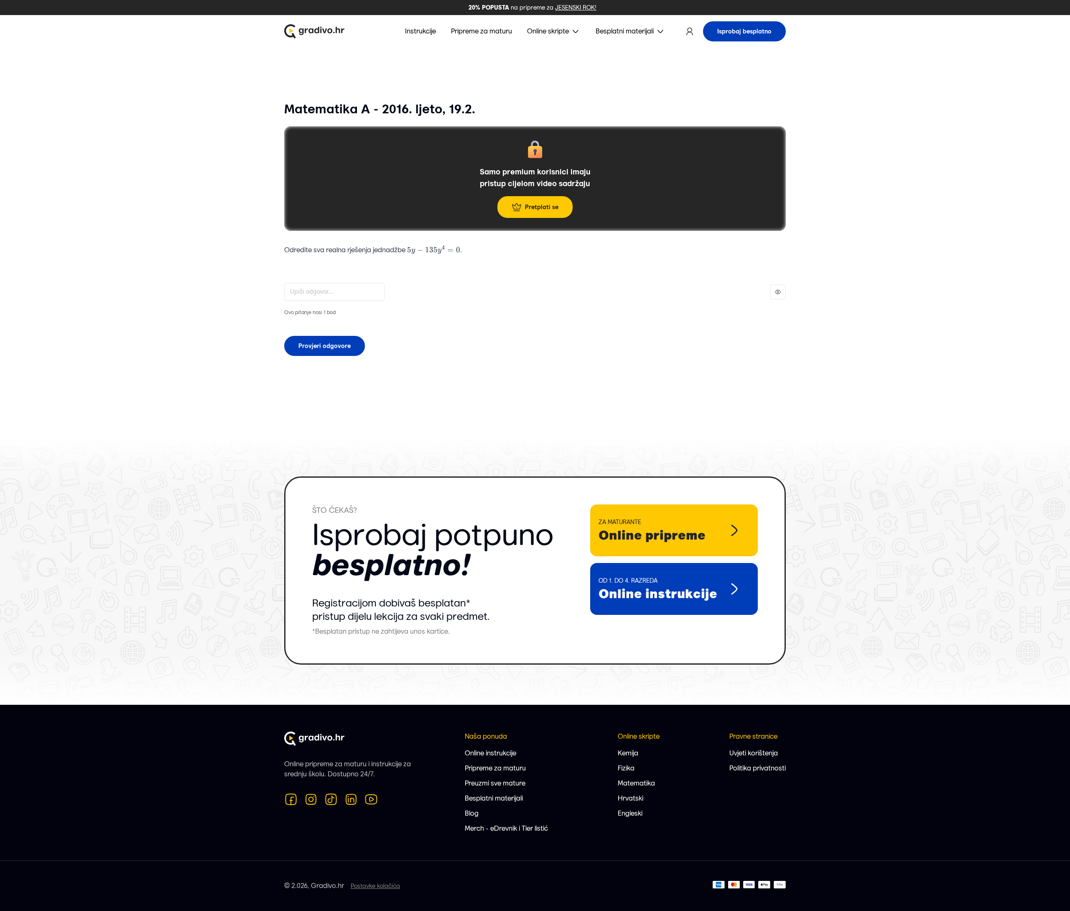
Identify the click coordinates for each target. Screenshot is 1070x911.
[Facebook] (291, 799)
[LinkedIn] (351, 799)
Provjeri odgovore (324, 346)
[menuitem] (553, 31)
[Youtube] (371, 799)
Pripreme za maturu (495, 768)
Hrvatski (630, 798)
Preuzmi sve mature (495, 783)
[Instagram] (311, 799)
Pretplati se (541, 207)
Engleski (630, 813)
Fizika (626, 768)
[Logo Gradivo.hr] (314, 31)
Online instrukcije (490, 753)
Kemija (628, 753)
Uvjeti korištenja (753, 753)
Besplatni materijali (494, 798)
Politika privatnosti (757, 768)
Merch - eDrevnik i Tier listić (506, 828)
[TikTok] (331, 799)
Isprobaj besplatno (744, 31)
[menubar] (535, 31)
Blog (472, 813)
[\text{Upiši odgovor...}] (334, 292)
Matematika (636, 783)
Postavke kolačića (375, 886)
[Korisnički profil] (689, 31)
